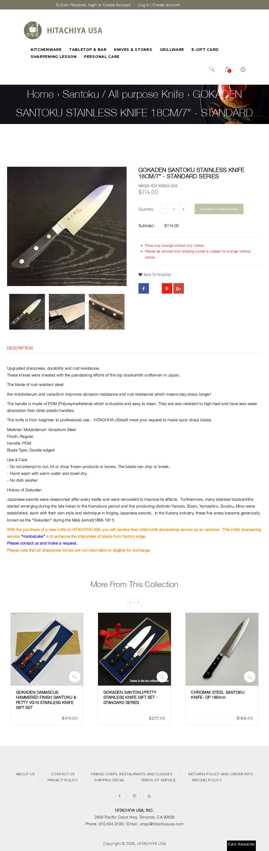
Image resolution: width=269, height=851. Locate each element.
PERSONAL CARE (102, 57)
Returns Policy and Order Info (220, 774)
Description (20, 348)
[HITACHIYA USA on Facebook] (119, 796)
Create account (166, 4)
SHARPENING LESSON (54, 57)
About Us (25, 774)
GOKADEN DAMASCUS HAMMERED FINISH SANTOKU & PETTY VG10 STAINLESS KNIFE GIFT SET (46, 700)
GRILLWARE (172, 49)
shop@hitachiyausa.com (162, 823)
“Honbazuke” (33, 536)
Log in (143, 4)
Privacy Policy (63, 780)
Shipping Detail (109, 780)
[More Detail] (74, 676)
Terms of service (158, 780)
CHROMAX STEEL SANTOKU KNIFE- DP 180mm (217, 695)
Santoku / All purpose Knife (123, 94)
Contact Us (63, 774)
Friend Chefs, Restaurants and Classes (131, 774)
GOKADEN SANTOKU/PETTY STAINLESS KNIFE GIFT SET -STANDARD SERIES (131, 697)
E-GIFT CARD (205, 49)
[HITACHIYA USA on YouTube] (149, 796)
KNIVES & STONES (133, 49)
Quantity (145, 209)
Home (40, 94)
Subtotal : (147, 225)
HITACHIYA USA (151, 843)
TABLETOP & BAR (88, 49)
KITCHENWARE (46, 49)
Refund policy (207, 780)
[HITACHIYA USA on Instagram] (134, 796)
